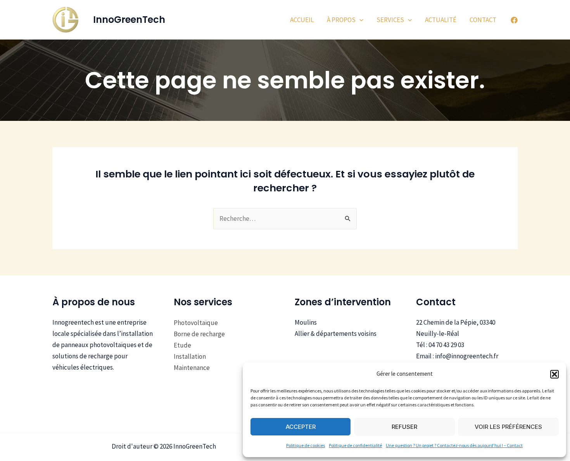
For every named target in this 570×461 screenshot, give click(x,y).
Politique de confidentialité (355, 445)
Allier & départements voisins (336, 333)
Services (390, 19)
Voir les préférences (508, 426)
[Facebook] (514, 20)
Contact (483, 19)
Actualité (440, 19)
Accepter (301, 426)
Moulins (306, 322)
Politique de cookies (305, 445)
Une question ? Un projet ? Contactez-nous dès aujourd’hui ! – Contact (454, 445)
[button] (554, 374)
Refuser (404, 426)
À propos (341, 19)
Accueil (302, 19)
